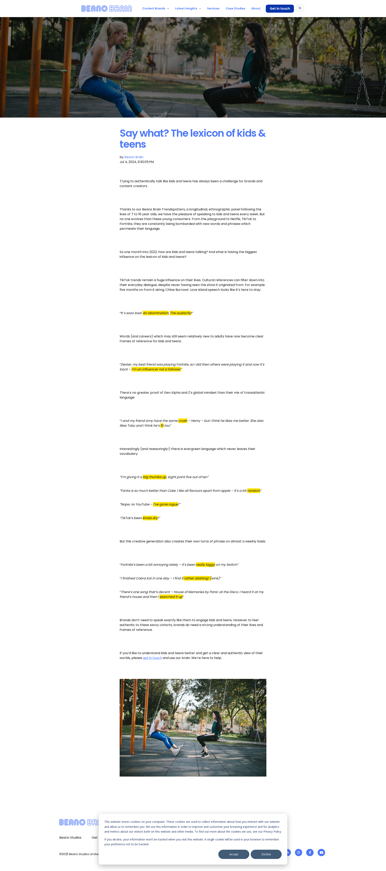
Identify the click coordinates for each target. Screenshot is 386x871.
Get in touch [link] (280, 8)
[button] (193, 730)
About (256, 8)
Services (213, 8)
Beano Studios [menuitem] (70, 837)
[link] (106, 8)
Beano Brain (133, 157)
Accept (233, 854)
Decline (266, 854)
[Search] (300, 8)
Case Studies (235, 8)
